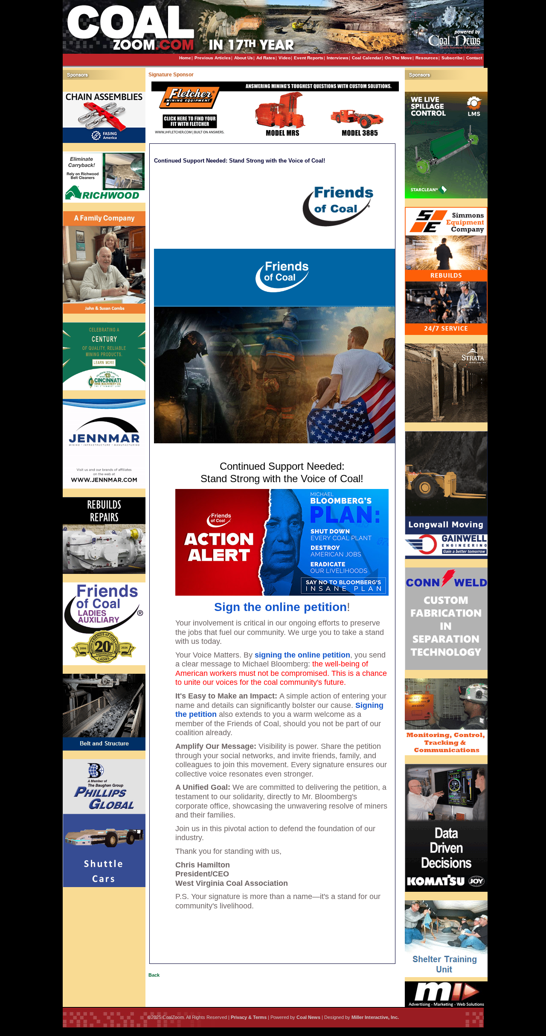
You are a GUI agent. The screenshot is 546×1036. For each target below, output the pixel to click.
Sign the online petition (280, 607)
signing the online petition (302, 655)
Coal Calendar (366, 57)
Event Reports (308, 57)
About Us (243, 57)
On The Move (398, 57)
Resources (426, 57)
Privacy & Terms (249, 1017)
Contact (474, 57)
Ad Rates (265, 57)
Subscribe (452, 57)
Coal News (308, 1017)
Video (284, 57)
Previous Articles (213, 57)
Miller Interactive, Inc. (375, 1017)
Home (185, 57)
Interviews (338, 57)
